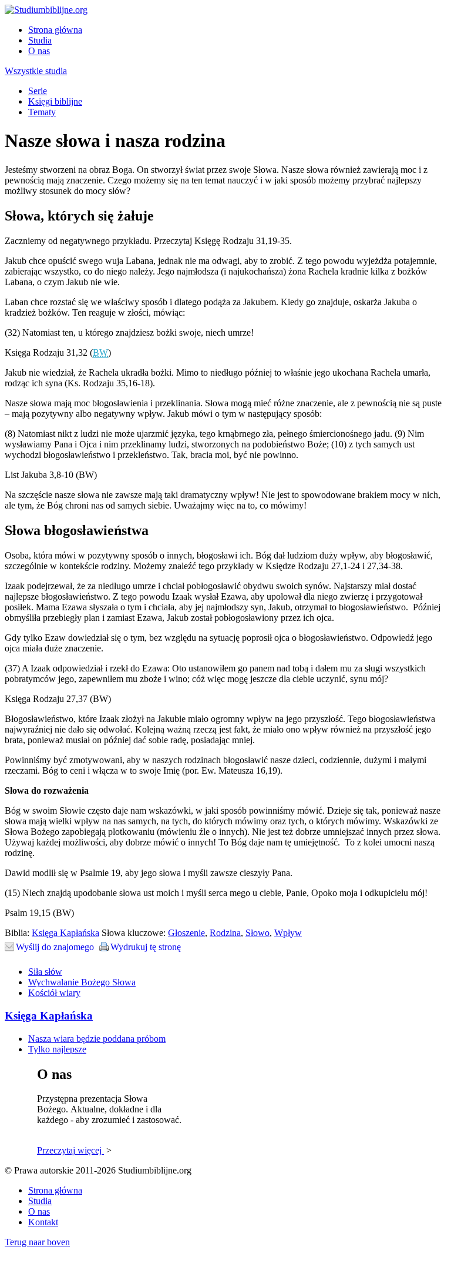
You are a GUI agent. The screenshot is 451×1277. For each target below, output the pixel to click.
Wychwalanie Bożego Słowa (82, 982)
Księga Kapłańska (65, 933)
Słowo (257, 933)
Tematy (42, 112)
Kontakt (43, 1222)
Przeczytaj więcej (70, 1150)
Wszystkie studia (36, 71)
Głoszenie (186, 933)
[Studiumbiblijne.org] (46, 10)
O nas (39, 51)
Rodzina (225, 933)
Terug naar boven (37, 1242)
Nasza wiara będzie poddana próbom (97, 1039)
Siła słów (45, 972)
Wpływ (288, 933)
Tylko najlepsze (57, 1049)
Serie (37, 91)
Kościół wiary (54, 993)
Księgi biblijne (55, 101)
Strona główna (55, 30)
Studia (40, 40)
